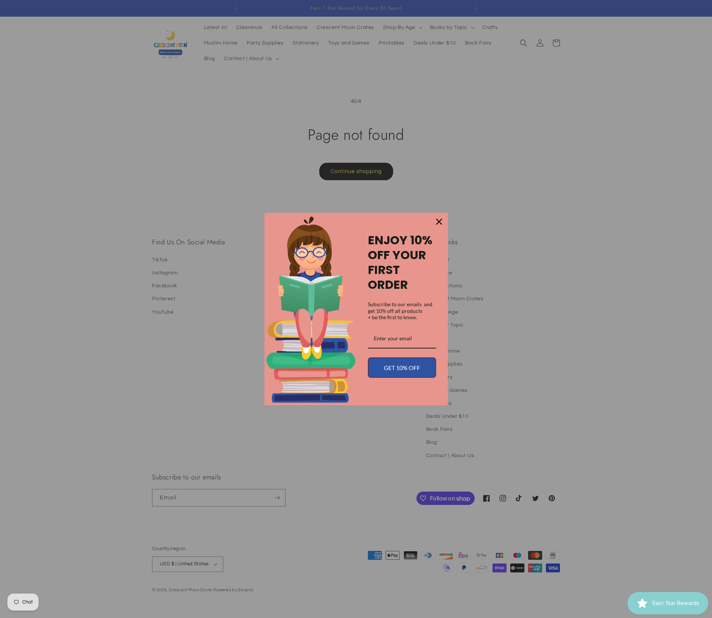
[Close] (439, 222)
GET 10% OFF (402, 367)
